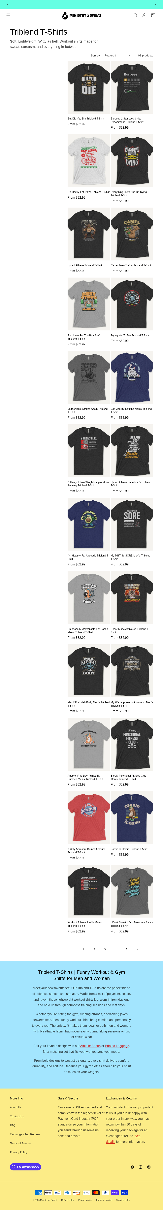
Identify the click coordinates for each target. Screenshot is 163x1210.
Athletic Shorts (90, 1046)
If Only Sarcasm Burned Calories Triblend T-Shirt (87, 851)
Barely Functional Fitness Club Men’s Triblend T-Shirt (128, 777)
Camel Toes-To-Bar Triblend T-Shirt (131, 265)
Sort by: (96, 55)
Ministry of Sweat (48, 1200)
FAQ (13, 1125)
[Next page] (137, 949)
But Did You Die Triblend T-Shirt (86, 118)
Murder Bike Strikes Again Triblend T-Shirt (88, 410)
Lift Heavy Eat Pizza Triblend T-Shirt (89, 191)
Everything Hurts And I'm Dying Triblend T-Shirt (129, 193)
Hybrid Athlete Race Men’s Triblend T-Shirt (131, 484)
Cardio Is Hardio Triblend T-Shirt (129, 849)
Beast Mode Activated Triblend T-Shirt (130, 630)
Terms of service (104, 1200)
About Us (15, 1107)
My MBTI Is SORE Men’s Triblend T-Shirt (130, 557)
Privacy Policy (18, 1152)
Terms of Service (20, 1143)
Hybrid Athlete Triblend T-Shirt (85, 265)
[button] (8, 15)
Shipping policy (123, 1200)
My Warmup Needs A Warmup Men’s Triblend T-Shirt (132, 704)
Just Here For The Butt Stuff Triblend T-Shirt (84, 337)
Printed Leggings (117, 1046)
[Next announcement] (155, 4)
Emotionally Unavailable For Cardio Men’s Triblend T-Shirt (88, 630)
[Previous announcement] (7, 4)
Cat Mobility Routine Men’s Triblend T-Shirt (131, 410)
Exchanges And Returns (25, 1134)
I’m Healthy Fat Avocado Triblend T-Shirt (88, 557)
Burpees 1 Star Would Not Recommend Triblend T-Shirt (127, 120)
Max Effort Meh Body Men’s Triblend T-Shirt (89, 704)
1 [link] (83, 949)
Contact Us (17, 1116)
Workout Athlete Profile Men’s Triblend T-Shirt (85, 924)
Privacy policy (85, 1200)
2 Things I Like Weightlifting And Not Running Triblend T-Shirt (89, 484)
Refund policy (67, 1200)
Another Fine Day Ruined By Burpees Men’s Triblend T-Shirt (85, 777)
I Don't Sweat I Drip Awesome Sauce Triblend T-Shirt (132, 924)
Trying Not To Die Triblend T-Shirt (130, 335)
